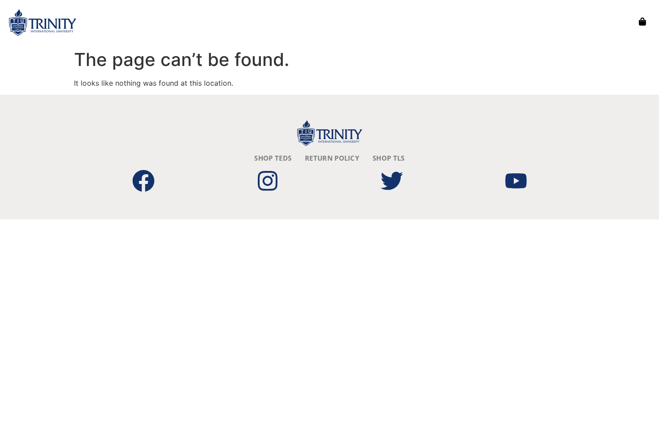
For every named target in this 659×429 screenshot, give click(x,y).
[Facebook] (143, 181)
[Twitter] (392, 181)
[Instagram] (267, 181)
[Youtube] (516, 181)
